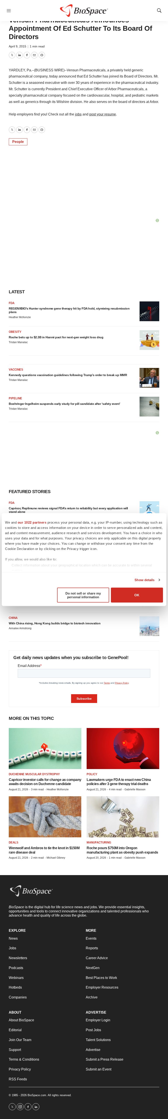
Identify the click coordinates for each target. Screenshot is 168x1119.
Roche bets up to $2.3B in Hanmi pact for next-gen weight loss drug (56, 337)
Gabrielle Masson (134, 789)
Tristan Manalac (18, 342)
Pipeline (15, 398)
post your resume (102, 114)
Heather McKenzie (20, 317)
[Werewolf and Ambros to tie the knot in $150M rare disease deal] (45, 816)
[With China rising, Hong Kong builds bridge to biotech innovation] (149, 626)
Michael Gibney (56, 857)
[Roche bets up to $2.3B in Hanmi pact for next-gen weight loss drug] (149, 340)
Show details (144, 580)
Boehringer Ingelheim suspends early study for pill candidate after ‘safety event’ (64, 403)
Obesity (15, 331)
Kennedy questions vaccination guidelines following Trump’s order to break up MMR (68, 375)
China (13, 618)
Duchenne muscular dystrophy (34, 774)
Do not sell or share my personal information (83, 595)
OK (136, 595)
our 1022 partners (32, 522)
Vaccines (16, 369)
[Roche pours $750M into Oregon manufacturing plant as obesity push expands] (123, 816)
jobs (78, 114)
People (18, 142)
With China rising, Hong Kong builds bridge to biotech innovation (54, 623)
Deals (13, 842)
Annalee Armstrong (20, 628)
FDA (11, 303)
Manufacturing (99, 842)
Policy (92, 774)
